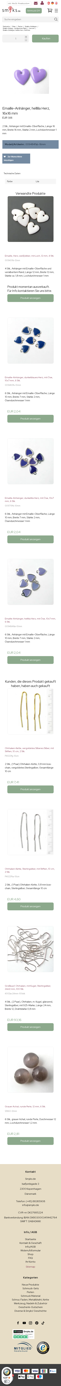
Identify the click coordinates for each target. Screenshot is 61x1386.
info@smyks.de (30, 1205)
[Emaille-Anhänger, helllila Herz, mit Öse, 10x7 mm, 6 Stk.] (30, 587)
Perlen (30, 1292)
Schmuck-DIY (33, 10)
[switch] (7, 1381)
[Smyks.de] (11, 10)
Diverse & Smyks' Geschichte (31, 1310)
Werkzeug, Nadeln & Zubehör (30, 1303)
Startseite (30, 1239)
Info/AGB (30, 1246)
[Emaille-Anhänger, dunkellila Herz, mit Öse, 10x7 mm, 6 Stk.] (30, 466)
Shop (30, 1254)
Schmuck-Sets (31, 1288)
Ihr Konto (31, 1261)
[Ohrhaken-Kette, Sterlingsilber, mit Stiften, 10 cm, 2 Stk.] (30, 837)
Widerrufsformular (30, 1250)
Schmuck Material (30, 1296)
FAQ (30, 1258)
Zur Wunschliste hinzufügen (13, 158)
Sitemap (30, 1266)
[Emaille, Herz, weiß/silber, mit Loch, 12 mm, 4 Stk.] (30, 224)
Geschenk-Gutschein (30, 1307)
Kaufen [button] (46, 38)
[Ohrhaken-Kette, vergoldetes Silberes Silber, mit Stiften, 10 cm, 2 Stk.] (30, 716)
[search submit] (56, 19)
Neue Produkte (30, 1284)
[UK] (56, 3)
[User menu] (42, 3)
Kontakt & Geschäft (31, 1243)
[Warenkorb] (49, 11)
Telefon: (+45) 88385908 (30, 1201)
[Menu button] (56, 10)
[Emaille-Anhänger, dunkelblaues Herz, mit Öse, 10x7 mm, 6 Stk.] (30, 345)
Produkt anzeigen (30, 298)
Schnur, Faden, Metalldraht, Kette (30, 1299)
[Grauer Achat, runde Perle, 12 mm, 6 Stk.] (30, 1075)
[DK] (48, 3)
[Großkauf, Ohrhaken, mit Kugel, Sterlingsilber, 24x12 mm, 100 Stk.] (30, 954)
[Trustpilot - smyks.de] (23, 1334)
